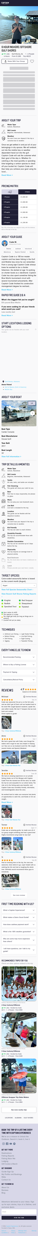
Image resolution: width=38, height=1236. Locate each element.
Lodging (5, 1161)
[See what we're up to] (3, 1143)
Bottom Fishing (9, 636)
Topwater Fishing (26, 641)
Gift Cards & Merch (9, 1164)
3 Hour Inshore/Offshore (13, 852)
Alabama (18, 1118)
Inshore (9, 127)
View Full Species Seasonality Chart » (17, 589)
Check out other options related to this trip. (17, 963)
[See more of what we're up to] (6, 1143)
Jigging (7, 641)
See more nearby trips (19, 1110)
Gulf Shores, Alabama (12, 381)
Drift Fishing (8, 639)
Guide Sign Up (8, 1172)
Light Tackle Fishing (27, 634)
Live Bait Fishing (26, 636)
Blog (3, 1193)
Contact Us (6, 1180)
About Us (5, 1187)
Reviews (5, 1190)
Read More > (7, 175)
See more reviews (19, 895)
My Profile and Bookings (12, 1174)
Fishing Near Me (8, 1158)
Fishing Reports (8, 1156)
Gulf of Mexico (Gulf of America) (15, 387)
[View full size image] (6, 722)
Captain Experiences (12, 1226)
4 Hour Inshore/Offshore (13, 731)
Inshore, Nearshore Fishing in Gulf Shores (13, 1002)
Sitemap (34, 1231)
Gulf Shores (28, 1118)
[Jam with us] (13, 1143)
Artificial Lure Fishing (11, 634)
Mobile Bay (8, 389)
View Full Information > (11, 456)
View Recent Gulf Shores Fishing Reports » (19, 595)
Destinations (7, 1153)
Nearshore (16, 127)
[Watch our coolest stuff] (10, 1143)
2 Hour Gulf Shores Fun (12, 765)
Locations (9, 1118)
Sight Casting (25, 639)
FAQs (4, 1177)
